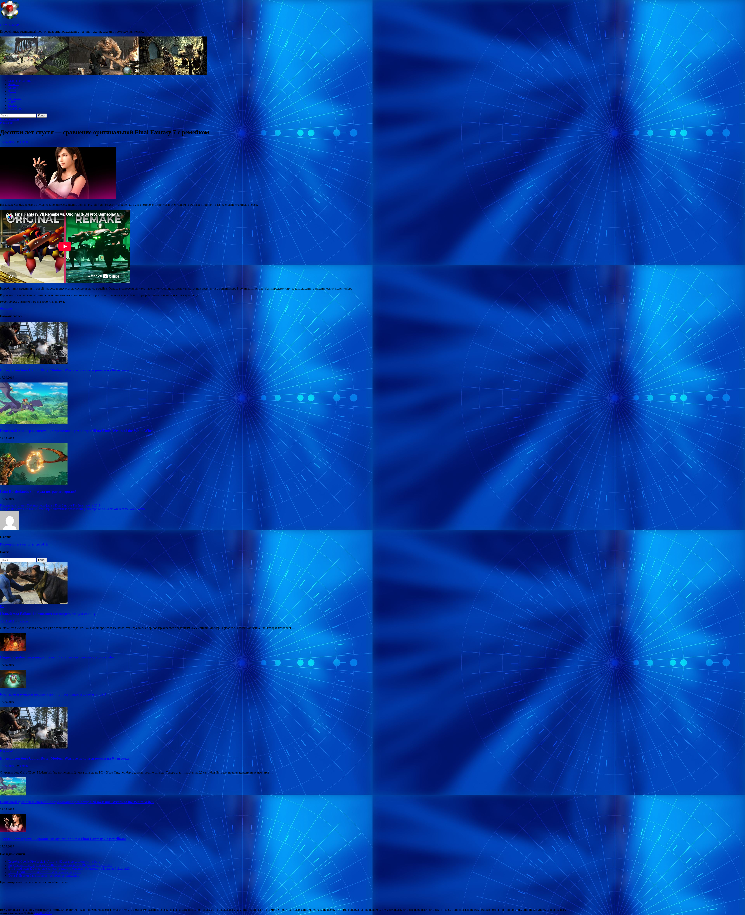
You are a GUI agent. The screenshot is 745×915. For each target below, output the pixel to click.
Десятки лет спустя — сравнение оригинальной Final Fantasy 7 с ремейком (63, 839)
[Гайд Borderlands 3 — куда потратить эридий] (34, 484)
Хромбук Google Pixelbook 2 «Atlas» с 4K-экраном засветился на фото (54, 861)
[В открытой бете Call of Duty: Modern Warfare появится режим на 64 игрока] (34, 362)
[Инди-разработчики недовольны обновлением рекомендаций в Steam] (13, 649)
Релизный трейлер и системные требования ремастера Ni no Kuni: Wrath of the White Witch (77, 431)
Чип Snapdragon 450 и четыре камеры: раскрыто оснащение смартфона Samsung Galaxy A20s (69, 868)
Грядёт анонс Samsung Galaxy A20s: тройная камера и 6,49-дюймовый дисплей (60, 865)
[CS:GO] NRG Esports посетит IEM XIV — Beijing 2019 (44, 872)
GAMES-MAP (9, 25)
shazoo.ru (6, 308)
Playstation (14, 98)
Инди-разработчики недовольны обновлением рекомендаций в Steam (59, 657)
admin (24, 141)
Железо (12, 105)
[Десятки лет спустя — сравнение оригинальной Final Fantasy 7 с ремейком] (13, 831)
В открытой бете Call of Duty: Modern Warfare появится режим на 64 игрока (64, 370)
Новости (13, 84)
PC (10, 94)
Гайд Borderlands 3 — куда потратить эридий (38, 491)
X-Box (12, 101)
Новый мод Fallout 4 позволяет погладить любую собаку (48, 614)
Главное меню (9, 119)
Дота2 (12, 91)
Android (13, 87)
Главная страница (19, 80)
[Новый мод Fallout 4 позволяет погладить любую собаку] (34, 602)
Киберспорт (16, 108)
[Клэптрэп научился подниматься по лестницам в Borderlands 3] (13, 686)
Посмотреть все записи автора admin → (26, 544)
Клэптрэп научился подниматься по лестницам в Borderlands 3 (53, 694)
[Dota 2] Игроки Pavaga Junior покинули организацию (43, 875)
